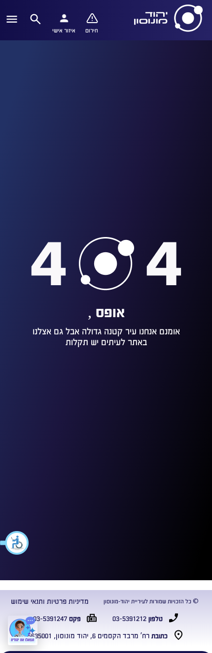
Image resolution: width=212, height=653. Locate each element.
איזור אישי (63, 30)
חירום (91, 30)
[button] (15, 543)
